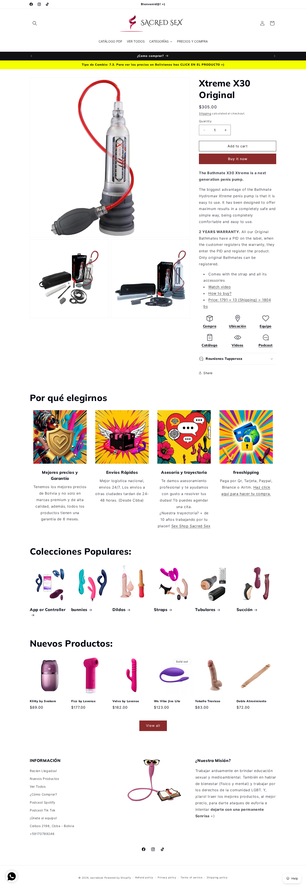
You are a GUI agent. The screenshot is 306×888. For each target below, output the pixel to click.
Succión (245, 609)
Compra (209, 326)
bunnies (79, 609)
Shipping (205, 113)
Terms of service (191, 877)
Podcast (266, 345)
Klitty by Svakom (43, 701)
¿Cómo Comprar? (43, 794)
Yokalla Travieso (207, 701)
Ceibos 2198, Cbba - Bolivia (52, 826)
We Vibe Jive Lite (167, 701)
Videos (238, 345)
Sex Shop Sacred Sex (190, 526)
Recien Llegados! (43, 771)
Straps (161, 609)
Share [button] (208, 373)
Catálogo (210, 345)
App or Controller (47, 609)
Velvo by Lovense (125, 701)
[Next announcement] (275, 56)
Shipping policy (217, 877)
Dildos (119, 609)
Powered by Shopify (117, 877)
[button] (35, 23)
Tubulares (205, 609)
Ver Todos (37, 786)
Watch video (219, 287)
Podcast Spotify (42, 802)
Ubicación (237, 326)
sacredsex (96, 877)
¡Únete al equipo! (43, 818)
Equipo (266, 326)
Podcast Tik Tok (43, 810)
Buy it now (237, 159)
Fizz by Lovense (83, 701)
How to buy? (220, 293)
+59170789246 (42, 834)
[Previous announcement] (31, 56)
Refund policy (144, 877)
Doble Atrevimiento (252, 701)
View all (153, 725)
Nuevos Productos (44, 779)
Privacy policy (167, 877)
